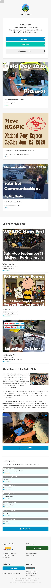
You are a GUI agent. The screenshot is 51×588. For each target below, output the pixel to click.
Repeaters (24, 39)
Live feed (38, 548)
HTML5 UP (36, 578)
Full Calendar (26, 529)
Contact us (14, 568)
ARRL (20, 378)
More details (7, 473)
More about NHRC (25, 448)
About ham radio (24, 51)
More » (6, 105)
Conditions (25, 44)
